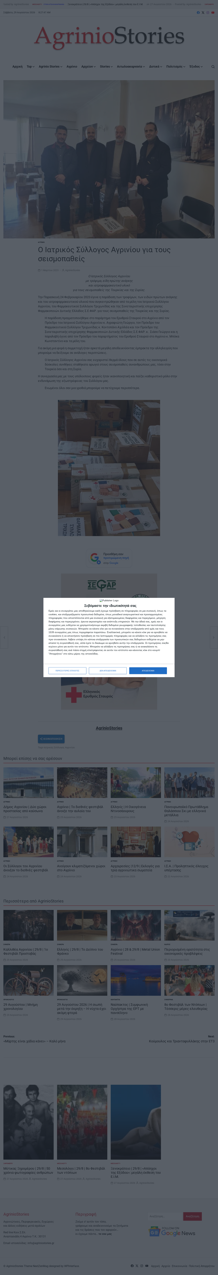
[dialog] (109, 637)
